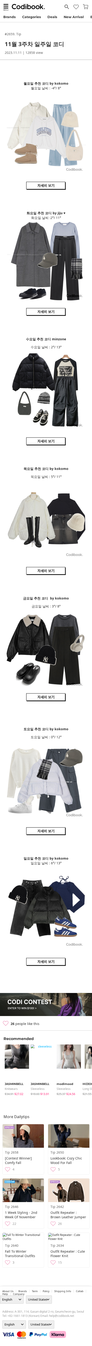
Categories (31, 17)
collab (80, 1291)
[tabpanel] (15, 1070)
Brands (9, 17)
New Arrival (74, 17)
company (18, 1294)
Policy (46, 1291)
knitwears (11, 1089)
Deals (52, 17)
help (5, 1294)
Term (35, 1291)
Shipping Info (62, 1291)
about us (7, 1291)
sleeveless (38, 1089)
